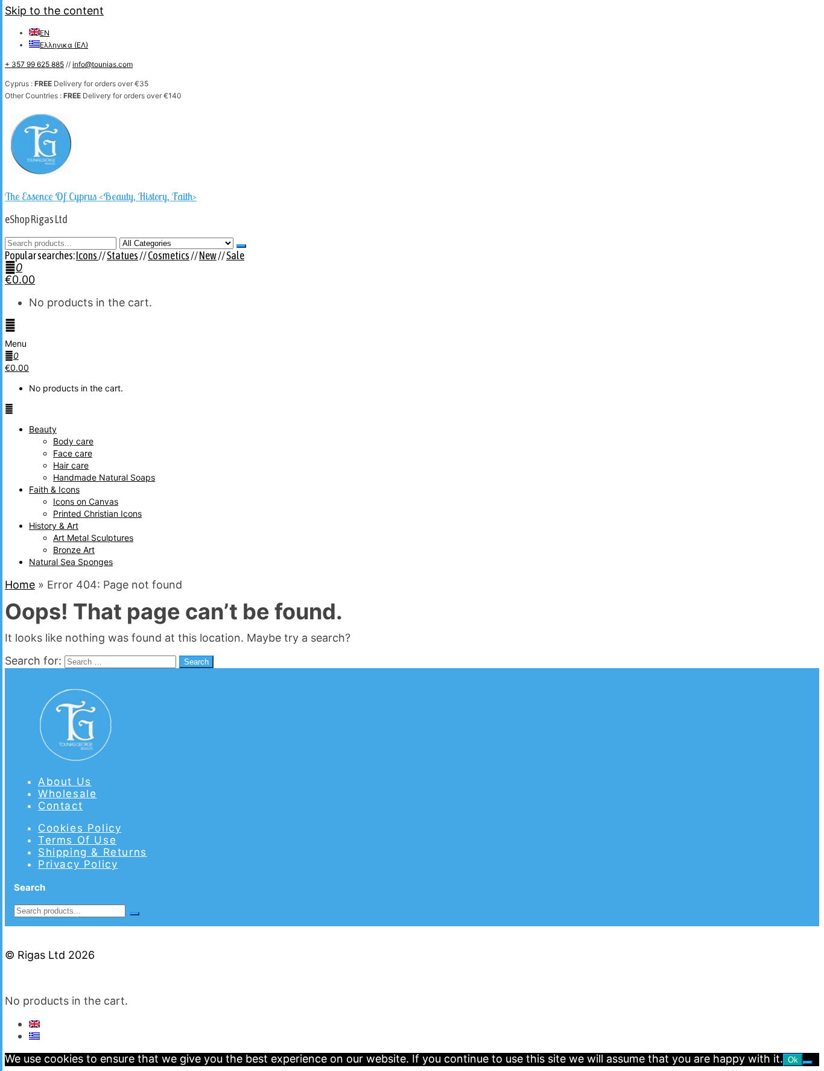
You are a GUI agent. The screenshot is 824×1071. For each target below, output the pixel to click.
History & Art (53, 525)
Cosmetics (168, 255)
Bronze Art (74, 550)
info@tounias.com (102, 64)
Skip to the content (54, 10)
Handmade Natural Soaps (104, 477)
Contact (60, 806)
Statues (122, 255)
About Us (65, 782)
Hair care (71, 465)
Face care (72, 453)
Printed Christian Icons (97, 513)
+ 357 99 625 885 (34, 64)
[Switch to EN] (34, 1023)
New (208, 255)
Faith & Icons (54, 489)
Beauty (43, 429)
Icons (87, 255)
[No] (808, 1062)
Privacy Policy (78, 864)
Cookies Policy (79, 828)
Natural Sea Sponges (71, 562)
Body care (73, 441)
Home (20, 584)
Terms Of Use (77, 840)
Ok (793, 1059)
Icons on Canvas (85, 501)
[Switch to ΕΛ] (34, 1035)
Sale (235, 255)
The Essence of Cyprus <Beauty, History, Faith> (101, 196)
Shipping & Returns (92, 852)
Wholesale (67, 794)
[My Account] (10, 325)
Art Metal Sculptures (93, 537)
